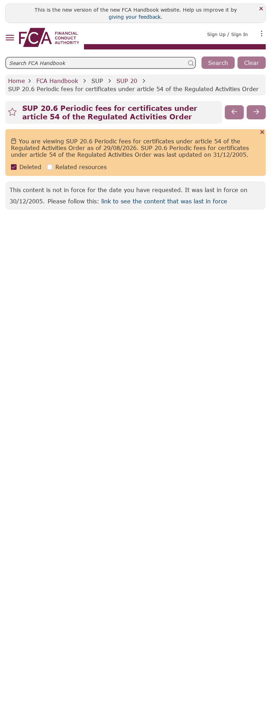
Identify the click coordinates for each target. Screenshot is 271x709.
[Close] (261, 9)
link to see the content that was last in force (164, 201)
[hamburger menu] (9, 38)
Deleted (30, 166)
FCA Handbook (57, 80)
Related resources (81, 166)
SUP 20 (126, 80)
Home (16, 80)
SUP (97, 80)
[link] (49, 37)
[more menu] (262, 33)
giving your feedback (135, 17)
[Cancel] (262, 132)
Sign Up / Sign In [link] (227, 34)
